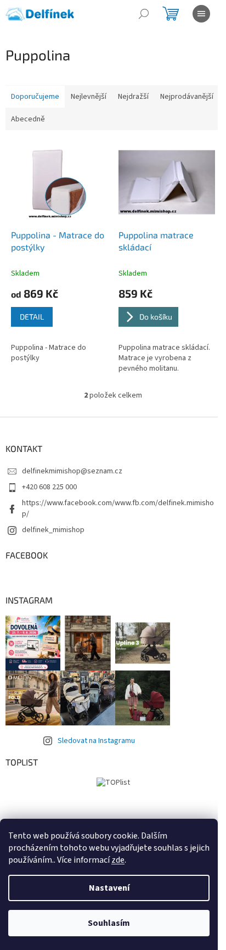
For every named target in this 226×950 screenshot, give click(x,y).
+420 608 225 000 (49, 487)
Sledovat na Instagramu (96, 740)
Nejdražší (133, 96)
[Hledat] (144, 14)
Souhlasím (109, 923)
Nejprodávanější (186, 96)
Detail (32, 316)
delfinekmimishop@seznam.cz (72, 471)
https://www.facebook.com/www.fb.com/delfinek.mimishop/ (118, 508)
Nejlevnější (88, 96)
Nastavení (109, 888)
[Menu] (201, 14)
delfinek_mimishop (53, 529)
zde (118, 860)
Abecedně (28, 119)
